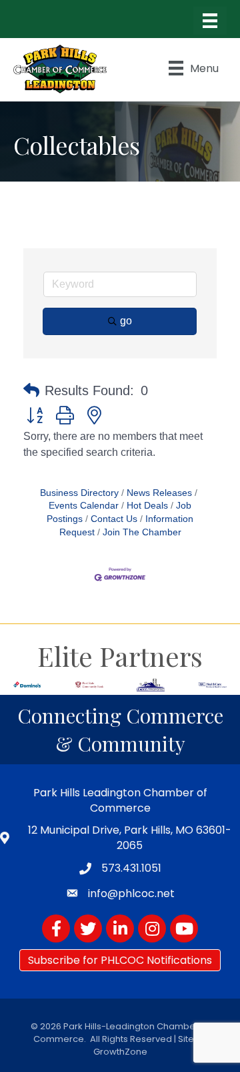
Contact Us (114, 519)
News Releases (159, 493)
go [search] (126, 320)
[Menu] (210, 21)
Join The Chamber (142, 532)
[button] (31, 390)
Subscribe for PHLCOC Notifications (120, 960)
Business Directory (79, 493)
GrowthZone (120, 1051)
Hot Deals (147, 506)
